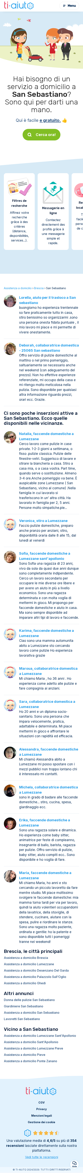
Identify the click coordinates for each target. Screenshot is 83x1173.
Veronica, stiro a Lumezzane (43, 521)
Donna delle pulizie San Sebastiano (29, 1000)
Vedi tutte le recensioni (41, 1157)
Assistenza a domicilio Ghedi (25, 983)
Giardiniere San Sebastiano (23, 1006)
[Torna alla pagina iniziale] (19, 5)
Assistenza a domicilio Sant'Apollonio (31, 1042)
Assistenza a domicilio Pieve (24, 1055)
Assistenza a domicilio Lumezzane (29, 964)
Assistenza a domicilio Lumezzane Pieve (33, 1048)
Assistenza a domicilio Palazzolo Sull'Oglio (35, 977)
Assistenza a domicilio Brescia (26, 958)
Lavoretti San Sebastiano (22, 1019)
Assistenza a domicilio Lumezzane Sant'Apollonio (40, 1036)
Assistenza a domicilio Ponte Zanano (30, 1061)
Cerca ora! (46, 134)
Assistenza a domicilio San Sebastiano (31, 1012)
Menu (72, 6)
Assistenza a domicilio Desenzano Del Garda (36, 970)
